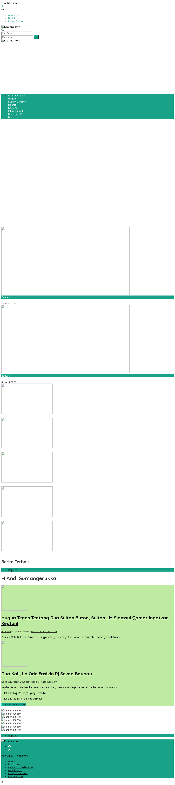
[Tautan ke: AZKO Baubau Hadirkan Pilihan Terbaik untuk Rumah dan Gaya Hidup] (27, 515)
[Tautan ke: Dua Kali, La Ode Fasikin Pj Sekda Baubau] (65, 372)
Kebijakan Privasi (18, 773)
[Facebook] (9, 746)
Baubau (5, 297)
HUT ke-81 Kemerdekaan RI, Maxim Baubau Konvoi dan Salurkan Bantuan (42, 484)
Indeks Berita (15, 776)
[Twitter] (9, 750)
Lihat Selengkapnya (14, 704)
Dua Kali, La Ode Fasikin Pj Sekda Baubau (25, 378)
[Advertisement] (87, 68)
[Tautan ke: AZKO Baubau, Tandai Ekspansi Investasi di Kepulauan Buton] (27, 550)
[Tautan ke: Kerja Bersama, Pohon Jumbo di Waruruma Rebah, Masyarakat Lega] (27, 413)
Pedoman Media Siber (20, 767)
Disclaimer (14, 764)
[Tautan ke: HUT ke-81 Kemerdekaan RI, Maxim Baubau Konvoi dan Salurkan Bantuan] (27, 481)
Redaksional (15, 770)
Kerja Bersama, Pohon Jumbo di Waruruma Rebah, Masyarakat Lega (40, 416)
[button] (36, 37)
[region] (87, 172)
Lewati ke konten (10, 3)
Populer (12, 570)
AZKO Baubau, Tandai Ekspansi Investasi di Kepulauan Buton (36, 553)
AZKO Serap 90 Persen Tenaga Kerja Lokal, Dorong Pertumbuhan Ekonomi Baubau (48, 450)
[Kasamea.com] (10, 26)
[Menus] (2, 6)
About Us (13, 761)
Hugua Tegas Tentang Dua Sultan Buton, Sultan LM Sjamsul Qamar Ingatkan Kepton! (49, 300)
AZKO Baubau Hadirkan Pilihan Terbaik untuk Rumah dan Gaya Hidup (40, 519)
